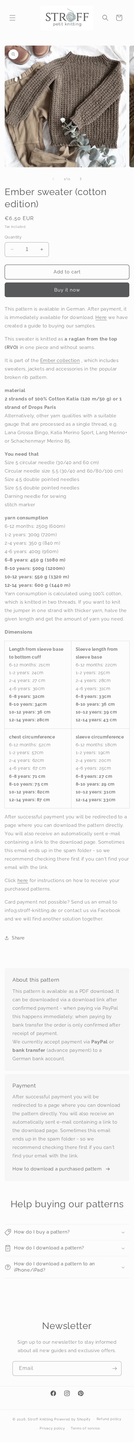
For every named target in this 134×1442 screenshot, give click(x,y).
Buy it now (67, 290)
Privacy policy (52, 1428)
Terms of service (85, 1428)
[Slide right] (81, 179)
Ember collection (60, 360)
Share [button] (18, 937)
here (22, 880)
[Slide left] (53, 179)
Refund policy (109, 1419)
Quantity (13, 237)
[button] (12, 18)
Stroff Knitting (40, 1419)
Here (101, 317)
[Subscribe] (114, 1368)
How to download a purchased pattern (57, 1169)
